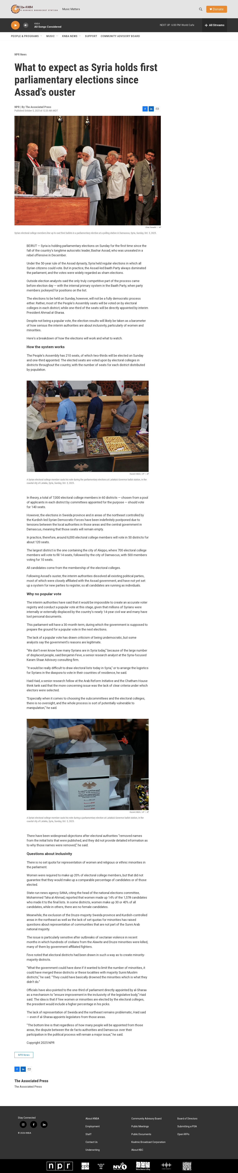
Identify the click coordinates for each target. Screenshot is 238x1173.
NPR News (20, 54)
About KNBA (92, 1118)
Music (50, 36)
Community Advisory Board (120, 36)
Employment (93, 1126)
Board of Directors (187, 1118)
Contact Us (92, 1142)
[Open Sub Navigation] (41, 36)
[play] (15, 25)
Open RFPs (183, 1134)
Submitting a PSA (187, 1126)
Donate (218, 9)
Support (91, 36)
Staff (88, 1134)
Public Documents (141, 1134)
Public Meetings (140, 1126)
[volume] (26, 25)
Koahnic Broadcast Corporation (148, 1142)
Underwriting (93, 1150)
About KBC (137, 1150)
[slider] (31, 25)
